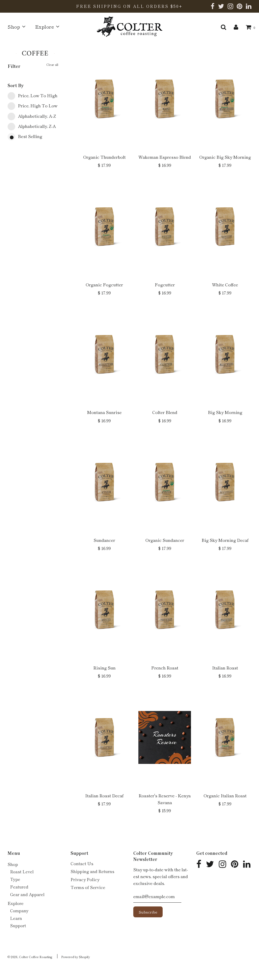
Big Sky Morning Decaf (225, 540)
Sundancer (104, 540)
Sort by (16, 85)
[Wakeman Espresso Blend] (164, 99)
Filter (14, 66)
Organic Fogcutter (104, 284)
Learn (16, 918)
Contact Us (82, 863)
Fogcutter (165, 284)
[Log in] (236, 26)
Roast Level (22, 871)
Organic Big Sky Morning (225, 157)
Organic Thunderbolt (104, 157)
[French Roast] (164, 609)
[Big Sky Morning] (225, 354)
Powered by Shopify (75, 957)
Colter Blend (164, 412)
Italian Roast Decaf (104, 795)
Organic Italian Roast (225, 795)
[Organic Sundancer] (164, 482)
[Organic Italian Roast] (225, 737)
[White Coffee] (225, 226)
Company (19, 910)
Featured (19, 887)
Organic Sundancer (164, 540)
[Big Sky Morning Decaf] (225, 482)
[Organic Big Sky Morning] (225, 99)
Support (18, 925)
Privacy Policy (85, 879)
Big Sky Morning (225, 412)
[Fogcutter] (164, 226)
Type (15, 879)
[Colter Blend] (164, 354)
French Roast (164, 667)
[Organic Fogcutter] (104, 226)
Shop (13, 864)
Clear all (52, 64)
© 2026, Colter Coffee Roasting (30, 957)
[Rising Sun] (104, 609)
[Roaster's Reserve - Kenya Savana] (164, 737)
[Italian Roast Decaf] (104, 737)
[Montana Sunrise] (104, 354)
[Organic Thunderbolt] (104, 99)
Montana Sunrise (104, 412)
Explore (16, 903)
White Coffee (225, 284)
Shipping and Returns (92, 871)
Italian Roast (225, 667)
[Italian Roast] (225, 609)
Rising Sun (104, 667)
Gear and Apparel (27, 894)
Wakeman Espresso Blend (164, 157)
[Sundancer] (104, 482)
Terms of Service (88, 887)
